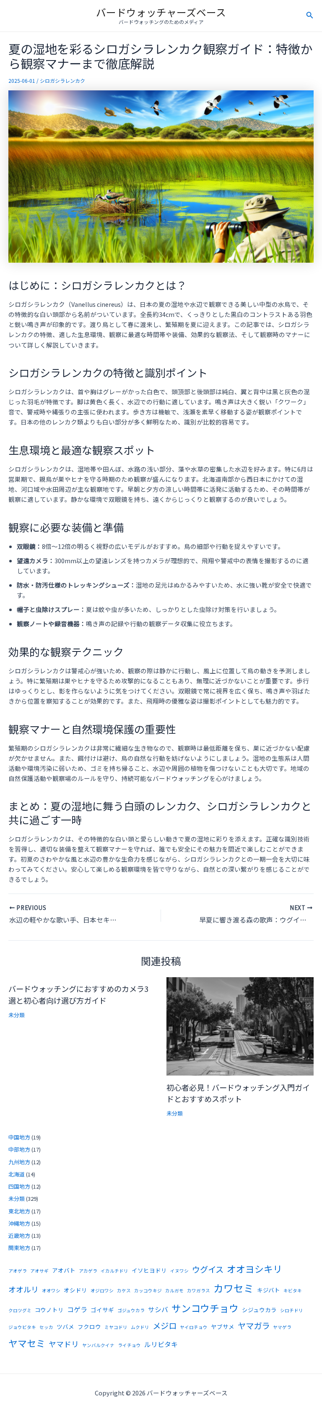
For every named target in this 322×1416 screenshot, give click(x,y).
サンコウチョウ (205, 1308)
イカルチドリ (114, 1271)
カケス (124, 1290)
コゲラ (77, 1309)
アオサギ (39, 1271)
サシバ (158, 1309)
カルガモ (174, 1290)
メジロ (165, 1325)
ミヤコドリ (115, 1327)
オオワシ (51, 1290)
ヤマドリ (64, 1343)
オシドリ (75, 1290)
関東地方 (19, 1248)
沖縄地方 (19, 1223)
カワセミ (233, 1288)
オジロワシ (102, 1290)
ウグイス (207, 1269)
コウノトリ (49, 1309)
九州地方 (19, 1162)
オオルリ (23, 1289)
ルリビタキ (161, 1344)
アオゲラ (17, 1271)
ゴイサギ (102, 1309)
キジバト (268, 1290)
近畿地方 (19, 1235)
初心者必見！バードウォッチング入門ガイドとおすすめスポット (238, 1093)
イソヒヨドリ (149, 1270)
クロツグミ (19, 1310)
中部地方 (19, 1149)
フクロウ (89, 1326)
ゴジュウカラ (131, 1310)
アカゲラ (88, 1271)
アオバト (63, 1270)
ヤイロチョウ (194, 1327)
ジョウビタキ (22, 1327)
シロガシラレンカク (62, 80)
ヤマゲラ (282, 1327)
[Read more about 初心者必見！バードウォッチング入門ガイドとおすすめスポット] (240, 1025)
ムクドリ (140, 1327)
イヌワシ (179, 1271)
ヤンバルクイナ (98, 1345)
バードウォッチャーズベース (161, 12)
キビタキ (292, 1290)
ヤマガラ (254, 1325)
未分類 (16, 1015)
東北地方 (19, 1211)
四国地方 (19, 1186)
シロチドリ (291, 1310)
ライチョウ (129, 1345)
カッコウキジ (148, 1290)
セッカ (46, 1327)
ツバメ (65, 1326)
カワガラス (198, 1290)
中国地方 (19, 1137)
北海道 (16, 1174)
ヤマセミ (26, 1343)
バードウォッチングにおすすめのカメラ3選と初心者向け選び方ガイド (78, 994)
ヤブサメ (222, 1326)
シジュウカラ (259, 1309)
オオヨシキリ (254, 1268)
